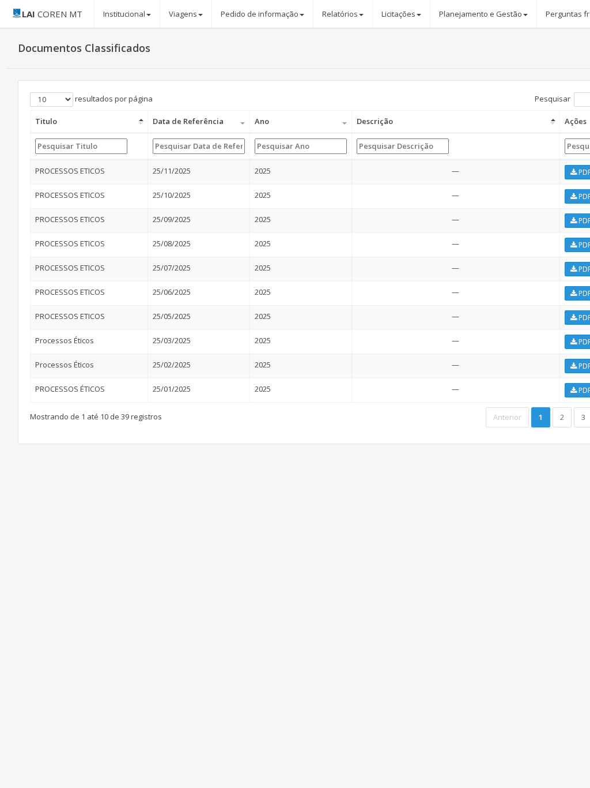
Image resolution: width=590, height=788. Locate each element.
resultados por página (113, 98)
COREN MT (52, 14)
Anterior (507, 417)
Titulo (46, 121)
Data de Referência (188, 121)
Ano (262, 121)
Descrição (375, 121)
